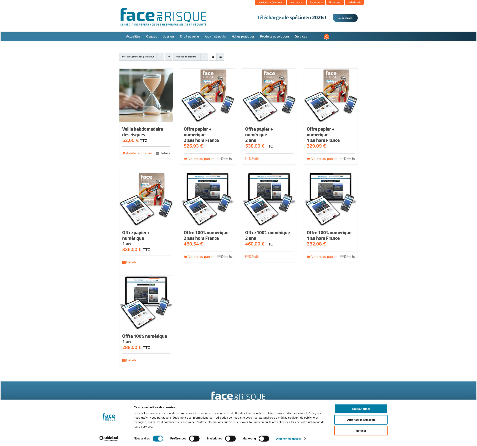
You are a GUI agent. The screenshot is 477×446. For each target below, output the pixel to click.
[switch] (194, 439)
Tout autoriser (361, 408)
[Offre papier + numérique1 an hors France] (331, 95)
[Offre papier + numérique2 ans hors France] (208, 95)
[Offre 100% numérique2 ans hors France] (208, 199)
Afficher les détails (288, 438)
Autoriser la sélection (361, 419)
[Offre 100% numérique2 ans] (269, 199)
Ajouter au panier (139, 153)
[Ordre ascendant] (168, 57)
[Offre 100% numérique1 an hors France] (331, 199)
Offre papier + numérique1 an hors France (323, 134)
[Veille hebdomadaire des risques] (146, 95)
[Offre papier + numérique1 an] (146, 199)
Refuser (361, 430)
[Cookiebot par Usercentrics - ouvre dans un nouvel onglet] (109, 439)
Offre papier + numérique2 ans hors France (201, 134)
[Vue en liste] (220, 56)
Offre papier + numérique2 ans (259, 134)
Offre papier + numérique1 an (136, 238)
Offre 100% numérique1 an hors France (329, 235)
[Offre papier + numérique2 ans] (269, 95)
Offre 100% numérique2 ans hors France (206, 235)
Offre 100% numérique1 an (144, 338)
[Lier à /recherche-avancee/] (326, 37)
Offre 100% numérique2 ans (267, 235)
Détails (165, 153)
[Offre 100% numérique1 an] (146, 302)
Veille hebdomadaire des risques (142, 131)
